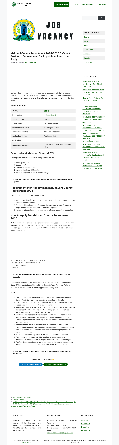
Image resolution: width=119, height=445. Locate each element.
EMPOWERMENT (88, 4)
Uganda (86, 58)
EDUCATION (102, 4)
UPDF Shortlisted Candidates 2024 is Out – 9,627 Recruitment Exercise (93, 127)
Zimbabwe (87, 62)
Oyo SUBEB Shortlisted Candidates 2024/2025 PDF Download (93, 146)
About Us (85, 420)
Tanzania (87, 54)
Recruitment (27, 397)
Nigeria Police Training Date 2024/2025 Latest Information (93, 100)
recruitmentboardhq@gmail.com (60, 433)
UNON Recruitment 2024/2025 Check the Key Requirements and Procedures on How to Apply (44, 402)
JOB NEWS (75, 4)
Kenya (46, 111)
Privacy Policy (86, 430)
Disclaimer (85, 427)
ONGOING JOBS (62, 4)
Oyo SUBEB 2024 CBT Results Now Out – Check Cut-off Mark (92, 83)
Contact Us (85, 424)
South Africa (88, 50)
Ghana (86, 45)
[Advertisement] (43, 79)
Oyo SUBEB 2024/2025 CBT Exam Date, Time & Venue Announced (93, 119)
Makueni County (50, 115)
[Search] (101, 18)
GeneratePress (26, 442)
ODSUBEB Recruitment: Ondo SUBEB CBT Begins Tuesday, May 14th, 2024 (92, 165)
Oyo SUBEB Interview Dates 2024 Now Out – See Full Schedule (93, 92)
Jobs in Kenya (17, 397)
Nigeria (86, 37)
